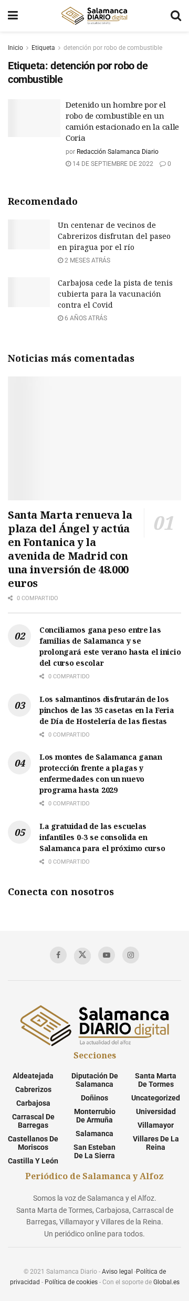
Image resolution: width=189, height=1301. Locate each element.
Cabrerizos (33, 1089)
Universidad (156, 1111)
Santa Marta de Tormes (155, 1080)
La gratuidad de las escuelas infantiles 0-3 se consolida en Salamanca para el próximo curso (102, 837)
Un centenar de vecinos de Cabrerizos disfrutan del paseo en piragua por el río (114, 236)
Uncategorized (155, 1098)
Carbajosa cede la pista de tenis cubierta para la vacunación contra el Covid (115, 294)
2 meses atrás (86, 260)
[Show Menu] (13, 16)
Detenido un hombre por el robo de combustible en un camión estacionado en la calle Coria (122, 121)
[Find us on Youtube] (106, 955)
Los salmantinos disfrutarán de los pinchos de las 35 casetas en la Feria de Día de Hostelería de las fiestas (106, 710)
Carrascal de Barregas (33, 1121)
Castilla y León (33, 1161)
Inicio (15, 47)
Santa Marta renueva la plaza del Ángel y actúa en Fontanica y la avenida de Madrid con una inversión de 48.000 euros (70, 549)
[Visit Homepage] (94, 15)
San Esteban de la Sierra (95, 1151)
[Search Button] (176, 16)
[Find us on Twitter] (82, 956)
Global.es (166, 1282)
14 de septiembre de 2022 (112, 163)
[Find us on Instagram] (130, 955)
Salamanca (94, 1133)
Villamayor (156, 1125)
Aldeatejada (33, 1076)
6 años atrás (85, 318)
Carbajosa (33, 1103)
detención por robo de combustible (113, 47)
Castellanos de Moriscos (33, 1143)
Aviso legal (117, 1271)
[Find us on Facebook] (58, 955)
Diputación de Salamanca (94, 1080)
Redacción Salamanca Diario (118, 151)
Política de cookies (71, 1282)
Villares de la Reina (156, 1143)
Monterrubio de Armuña (95, 1115)
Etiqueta (43, 47)
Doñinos (94, 1098)
